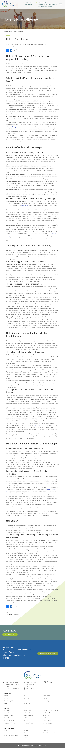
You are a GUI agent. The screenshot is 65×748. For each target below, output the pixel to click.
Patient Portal (27, 701)
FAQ (25, 696)
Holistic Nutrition (28, 718)
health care (42, 236)
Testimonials (46, 696)
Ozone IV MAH (47, 715)
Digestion (26, 733)
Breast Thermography (10, 718)
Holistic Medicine (28, 715)
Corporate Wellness (9, 723)
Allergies (6, 730)
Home (4, 31)
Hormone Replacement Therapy (52, 710)
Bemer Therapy (8, 715)
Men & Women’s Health (49, 733)
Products (26, 698)
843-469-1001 (29, 4)
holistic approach (14, 127)
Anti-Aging (7, 710)
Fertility (26, 738)
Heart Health (46, 730)
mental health (24, 205)
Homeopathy (27, 720)
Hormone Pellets (28, 723)
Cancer (6, 738)
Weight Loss (46, 738)
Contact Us (27, 703)
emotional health (39, 425)
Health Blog (9, 31)
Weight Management (48, 723)
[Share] (7, 50)
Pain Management (48, 718)
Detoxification (27, 710)
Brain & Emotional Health (11, 735)
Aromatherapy (8, 713)
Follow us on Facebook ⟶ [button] (47, 653)
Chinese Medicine (9, 720)
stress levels (9, 494)
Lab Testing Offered (9, 701)
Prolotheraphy (47, 720)
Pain (44, 735)
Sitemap (45, 698)
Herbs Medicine (28, 713)
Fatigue (26, 735)
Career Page (46, 701)
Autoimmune (7, 733)
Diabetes (26, 730)
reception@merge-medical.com (31, 683)
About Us (7, 698)
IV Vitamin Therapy (48, 713)
